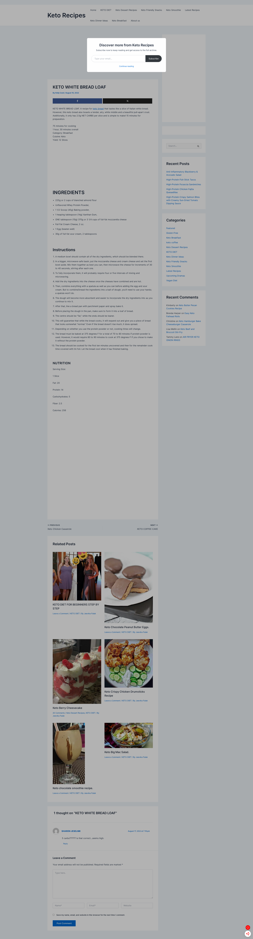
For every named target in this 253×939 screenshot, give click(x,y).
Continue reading (126, 66)
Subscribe (154, 58)
